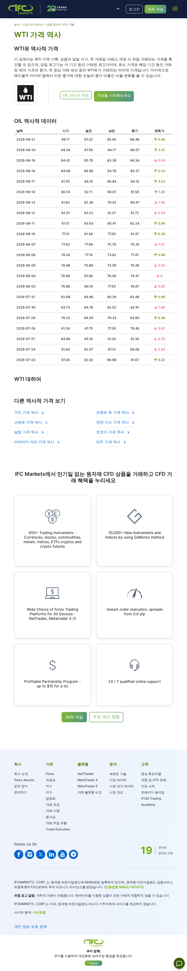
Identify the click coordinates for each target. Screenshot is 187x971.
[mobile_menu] (175, 8)
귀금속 (50, 780)
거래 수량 (53, 811)
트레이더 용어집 (152, 792)
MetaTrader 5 (88, 786)
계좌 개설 (155, 9)
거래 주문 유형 (56, 823)
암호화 (50, 798)
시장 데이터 (117, 780)
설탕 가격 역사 (26, 432)
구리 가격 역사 (26, 412)
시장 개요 (116, 792)
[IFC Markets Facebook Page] (18, 854)
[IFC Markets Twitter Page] (40, 854)
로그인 (134, 9)
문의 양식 (21, 786)
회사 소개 (21, 774)
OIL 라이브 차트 (76, 95)
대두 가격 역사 (109, 442)
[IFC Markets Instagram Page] (29, 854)
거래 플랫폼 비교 (90, 792)
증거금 (50, 817)
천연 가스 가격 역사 (113, 422)
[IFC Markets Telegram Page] (73, 854)
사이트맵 (39, 912)
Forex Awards (24, 780)
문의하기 (20, 792)
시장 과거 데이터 (121, 786)
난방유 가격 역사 (28, 422)
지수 (49, 786)
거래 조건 (53, 804)
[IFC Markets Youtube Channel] (62, 854)
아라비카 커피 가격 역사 (34, 442)
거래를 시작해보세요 (114, 95)
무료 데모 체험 (106, 716)
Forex (50, 774)
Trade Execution (58, 829)
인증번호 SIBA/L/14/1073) (124, 887)
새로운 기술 (117, 774)
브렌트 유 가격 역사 (113, 412)
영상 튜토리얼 (151, 774)
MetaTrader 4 (88, 780)
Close (93, 963)
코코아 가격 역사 (110, 432)
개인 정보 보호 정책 (30, 926)
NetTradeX (86, 774)
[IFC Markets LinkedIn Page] (51, 854)
